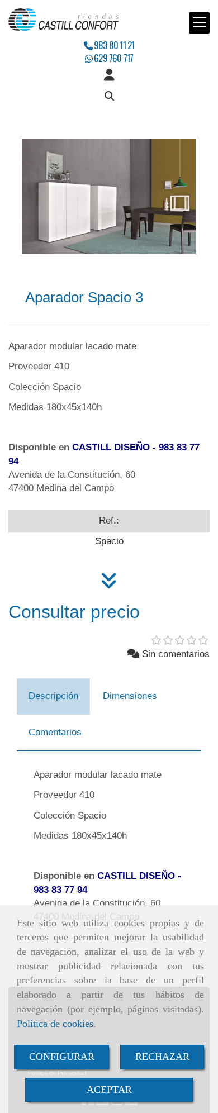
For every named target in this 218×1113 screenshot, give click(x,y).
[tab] (53, 696)
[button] (109, 75)
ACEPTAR (109, 1089)
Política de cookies (55, 1023)
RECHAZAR (162, 1056)
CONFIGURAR (61, 1056)
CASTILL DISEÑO (111, 447)
